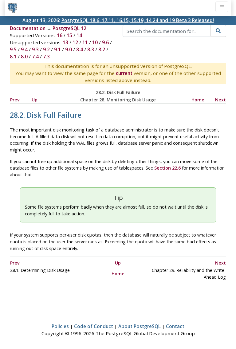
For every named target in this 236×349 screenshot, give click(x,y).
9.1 (57, 49)
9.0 (68, 49)
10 (95, 42)
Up (34, 100)
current (124, 73)
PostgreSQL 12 (69, 28)
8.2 (101, 49)
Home (197, 100)
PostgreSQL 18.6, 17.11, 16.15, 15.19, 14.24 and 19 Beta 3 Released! (137, 20)
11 (85, 42)
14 (79, 35)
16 (59, 35)
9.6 (105, 42)
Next (220, 100)
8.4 (79, 49)
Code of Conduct (93, 326)
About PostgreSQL (139, 326)
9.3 (35, 49)
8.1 (13, 56)
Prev (15, 100)
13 (65, 42)
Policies (60, 326)
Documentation (27, 28)
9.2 (46, 49)
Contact (175, 326)
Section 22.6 (167, 168)
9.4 (24, 49)
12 (75, 42)
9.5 (13, 49)
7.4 (35, 56)
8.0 (24, 56)
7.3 (46, 56)
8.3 (90, 49)
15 (69, 35)
